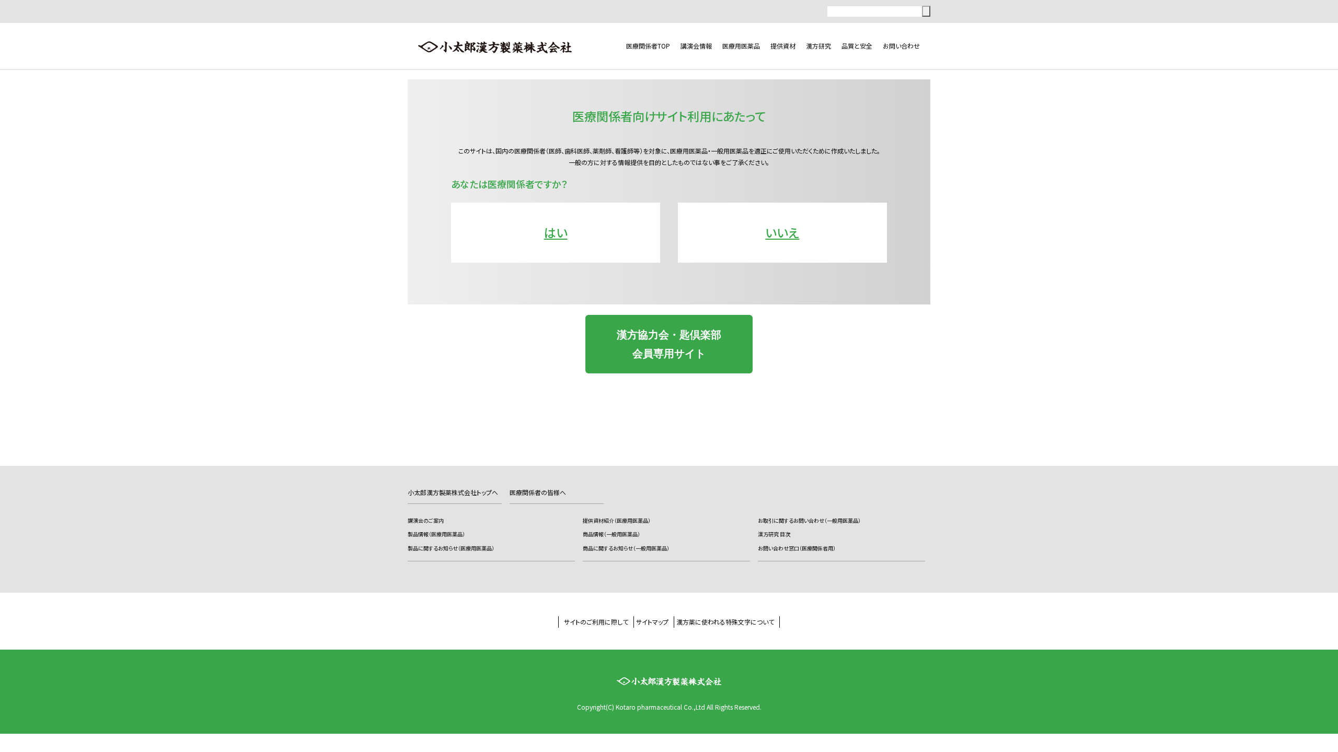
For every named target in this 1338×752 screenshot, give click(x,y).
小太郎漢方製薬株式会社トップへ (453, 492)
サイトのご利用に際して (596, 621)
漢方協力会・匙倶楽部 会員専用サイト (669, 344)
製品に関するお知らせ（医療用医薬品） (451, 548)
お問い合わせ (901, 45)
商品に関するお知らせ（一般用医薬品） (626, 548)
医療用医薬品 (741, 45)
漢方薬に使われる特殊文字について (725, 621)
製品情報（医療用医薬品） (436, 534)
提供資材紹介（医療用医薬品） (617, 520)
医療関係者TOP (648, 45)
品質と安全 (856, 45)
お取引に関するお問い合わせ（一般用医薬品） (809, 520)
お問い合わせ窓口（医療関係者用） (797, 548)
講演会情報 (696, 45)
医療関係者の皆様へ (538, 492)
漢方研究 (818, 45)
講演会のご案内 (426, 520)
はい (556, 232)
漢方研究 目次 (774, 534)
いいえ (782, 232)
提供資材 (782, 45)
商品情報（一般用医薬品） (611, 534)
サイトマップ (652, 621)
